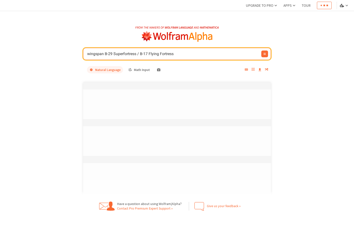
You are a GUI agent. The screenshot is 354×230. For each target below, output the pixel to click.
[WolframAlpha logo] (177, 36)
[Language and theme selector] (344, 5)
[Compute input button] (264, 54)
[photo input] (159, 70)
